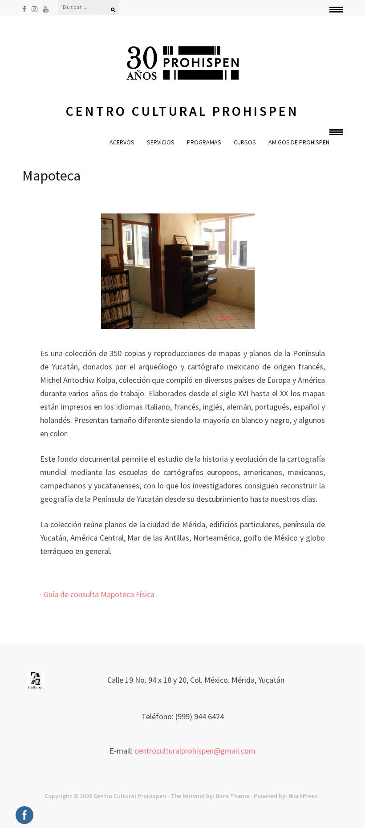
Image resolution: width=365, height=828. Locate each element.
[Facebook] (24, 9)
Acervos (122, 142)
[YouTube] (46, 9)
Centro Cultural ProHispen (182, 111)
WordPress (303, 796)
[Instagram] (34, 9)
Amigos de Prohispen (298, 142)
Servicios (160, 142)
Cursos (245, 142)
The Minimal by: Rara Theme (209, 796)
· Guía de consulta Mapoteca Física (97, 594)
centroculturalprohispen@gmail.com (195, 751)
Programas (204, 142)
